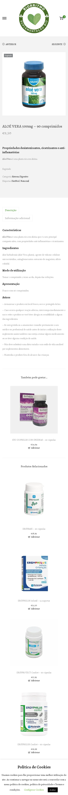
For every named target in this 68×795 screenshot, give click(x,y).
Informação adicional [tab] (17, 218)
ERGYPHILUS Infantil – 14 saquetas (34, 600)
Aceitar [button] (53, 789)
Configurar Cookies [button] (34, 789)
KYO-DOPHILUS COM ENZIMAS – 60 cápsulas (34, 439)
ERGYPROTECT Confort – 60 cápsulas (34, 672)
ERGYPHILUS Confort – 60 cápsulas (34, 744)
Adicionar (35, 448)
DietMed (15, 181)
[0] (61, 18)
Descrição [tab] (10, 210)
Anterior (11, 44)
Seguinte (57, 44)
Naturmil (25, 181)
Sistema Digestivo (20, 176)
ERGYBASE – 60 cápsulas (34, 528)
